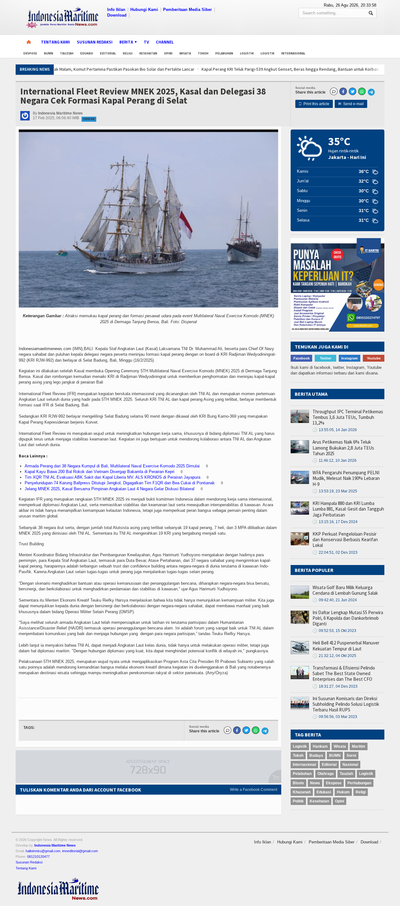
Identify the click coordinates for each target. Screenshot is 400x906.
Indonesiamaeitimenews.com (45, 348)
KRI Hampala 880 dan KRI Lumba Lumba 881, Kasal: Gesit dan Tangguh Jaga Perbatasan (348, 508)
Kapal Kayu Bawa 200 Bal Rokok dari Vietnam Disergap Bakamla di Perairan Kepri (99, 471)
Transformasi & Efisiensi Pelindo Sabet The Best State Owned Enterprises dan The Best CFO (343, 673)
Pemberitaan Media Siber (187, 9)
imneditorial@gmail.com (80, 851)
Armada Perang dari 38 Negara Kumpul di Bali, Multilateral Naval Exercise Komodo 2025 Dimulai (112, 466)
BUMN (48, 53)
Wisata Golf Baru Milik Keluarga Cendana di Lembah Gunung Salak (345, 590)
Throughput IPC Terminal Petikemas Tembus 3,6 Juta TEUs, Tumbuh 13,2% (347, 417)
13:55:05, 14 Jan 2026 (334, 430)
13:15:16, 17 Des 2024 (335, 522)
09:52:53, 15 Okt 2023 (334, 631)
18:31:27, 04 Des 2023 (335, 686)
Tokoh (203, 53)
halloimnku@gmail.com (43, 851)
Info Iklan (116, 9)
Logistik (247, 53)
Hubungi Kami (144, 9)
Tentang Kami (55, 42)
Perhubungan (359, 783)
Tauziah (66, 53)
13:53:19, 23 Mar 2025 (334, 491)
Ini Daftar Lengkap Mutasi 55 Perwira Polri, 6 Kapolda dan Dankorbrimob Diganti (347, 618)
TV (146, 42)
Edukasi (86, 53)
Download (117, 15)
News (315, 783)
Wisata (185, 53)
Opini (168, 53)
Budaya (316, 755)
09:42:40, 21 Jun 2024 (334, 600)
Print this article (314, 104)
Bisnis (298, 783)
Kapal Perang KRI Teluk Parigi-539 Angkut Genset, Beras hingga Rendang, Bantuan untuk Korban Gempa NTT (183, 69)
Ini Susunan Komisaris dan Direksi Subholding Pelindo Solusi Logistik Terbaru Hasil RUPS (345, 704)
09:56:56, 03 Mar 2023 (334, 717)
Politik (298, 801)
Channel (165, 42)
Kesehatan (148, 53)
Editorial (108, 53)
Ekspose (30, 53)
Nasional (350, 764)
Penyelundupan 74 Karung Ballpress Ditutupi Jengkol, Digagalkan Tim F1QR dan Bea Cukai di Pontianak (120, 483)
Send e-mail (351, 104)
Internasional (293, 53)
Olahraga (326, 773)
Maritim (358, 746)
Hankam (89, 119)
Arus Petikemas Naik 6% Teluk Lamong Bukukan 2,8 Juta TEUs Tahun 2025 (343, 447)
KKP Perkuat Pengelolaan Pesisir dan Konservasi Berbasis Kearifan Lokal (345, 539)
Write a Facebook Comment (253, 789)
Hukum (343, 792)
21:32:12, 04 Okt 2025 (334, 656)
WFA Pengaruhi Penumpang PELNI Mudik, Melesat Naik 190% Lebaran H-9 (346, 478)
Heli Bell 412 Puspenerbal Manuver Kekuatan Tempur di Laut (345, 645)
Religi (127, 53)
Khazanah (302, 792)
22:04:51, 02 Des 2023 (335, 552)
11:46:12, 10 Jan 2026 (334, 460)
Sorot (351, 755)
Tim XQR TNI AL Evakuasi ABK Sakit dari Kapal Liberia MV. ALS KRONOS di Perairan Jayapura (112, 477)
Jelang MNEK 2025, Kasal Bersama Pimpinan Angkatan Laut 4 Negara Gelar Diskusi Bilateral (109, 488)
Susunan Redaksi (94, 42)
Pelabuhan (224, 53)
